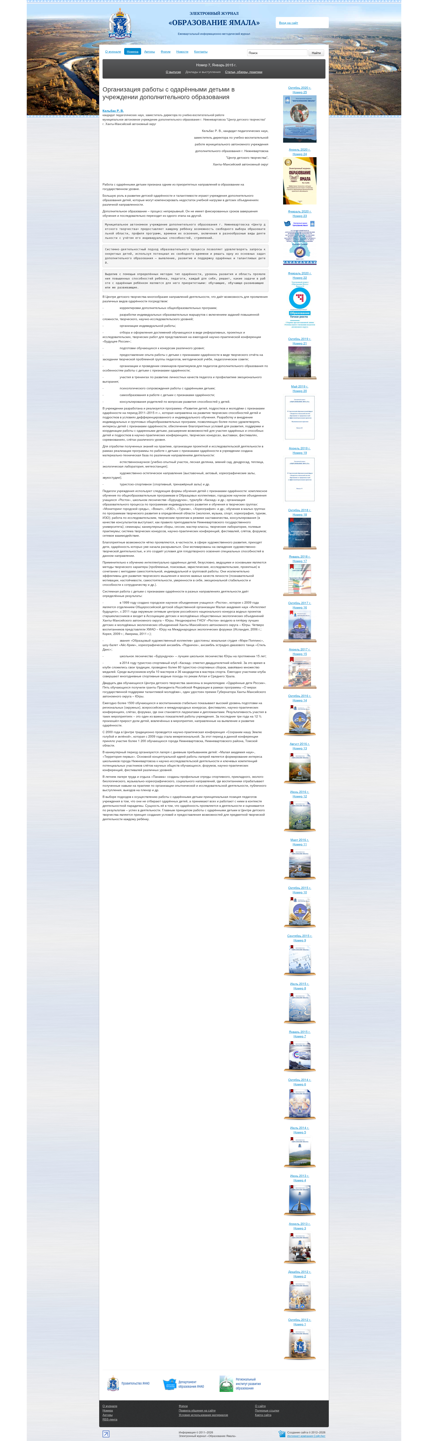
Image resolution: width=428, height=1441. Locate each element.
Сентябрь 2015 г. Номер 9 (299, 937)
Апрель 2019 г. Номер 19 (300, 450)
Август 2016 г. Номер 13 (300, 745)
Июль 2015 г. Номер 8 (299, 985)
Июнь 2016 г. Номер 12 (299, 793)
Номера (132, 51)
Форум (166, 51)
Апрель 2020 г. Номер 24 (300, 151)
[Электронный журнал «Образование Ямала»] (214, 15)
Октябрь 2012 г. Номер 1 (299, 1321)
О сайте (260, 1406)
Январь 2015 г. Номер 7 (300, 1033)
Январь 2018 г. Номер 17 (300, 558)
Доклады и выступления (203, 71)
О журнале (113, 51)
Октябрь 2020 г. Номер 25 (299, 89)
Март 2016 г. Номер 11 (299, 841)
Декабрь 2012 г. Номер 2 (299, 1273)
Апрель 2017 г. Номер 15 (300, 651)
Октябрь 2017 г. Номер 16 (299, 605)
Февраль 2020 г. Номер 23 (300, 213)
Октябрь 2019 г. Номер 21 (299, 340)
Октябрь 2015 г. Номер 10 (299, 889)
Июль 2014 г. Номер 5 (299, 1129)
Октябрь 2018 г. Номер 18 (299, 512)
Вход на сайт (288, 22)
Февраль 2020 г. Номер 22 (300, 275)
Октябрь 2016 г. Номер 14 (299, 697)
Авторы (149, 51)
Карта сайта (263, 1415)
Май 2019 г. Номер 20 (299, 388)
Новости (182, 51)
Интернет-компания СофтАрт (306, 1436)
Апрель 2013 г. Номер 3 (300, 1225)
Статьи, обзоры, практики (243, 71)
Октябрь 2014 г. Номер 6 (299, 1081)
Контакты (201, 51)
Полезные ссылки (267, 1410)
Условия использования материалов (203, 1415)
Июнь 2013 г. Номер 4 (299, 1177)
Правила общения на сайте (197, 1410)
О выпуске (173, 71)
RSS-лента (110, 1419)
